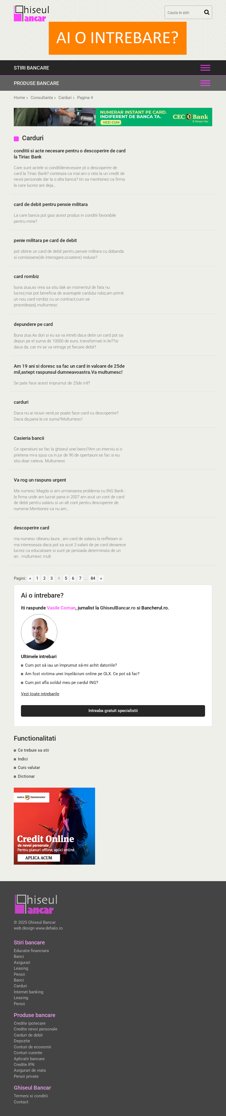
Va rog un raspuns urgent (40, 480)
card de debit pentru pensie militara (51, 204)
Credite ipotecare (29, 1023)
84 (93, 578)
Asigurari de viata (30, 1070)
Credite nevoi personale (35, 1029)
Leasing (21, 968)
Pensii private (26, 1076)
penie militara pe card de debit (45, 240)
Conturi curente (28, 1052)
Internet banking (28, 991)
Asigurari (22, 962)
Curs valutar (29, 767)
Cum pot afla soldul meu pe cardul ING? (61, 682)
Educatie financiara (31, 950)
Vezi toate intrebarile (40, 693)
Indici (23, 759)
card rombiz (26, 276)
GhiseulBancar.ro (118, 608)
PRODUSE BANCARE (36, 83)
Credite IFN (24, 1064)
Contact (21, 1101)
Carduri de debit (28, 1035)
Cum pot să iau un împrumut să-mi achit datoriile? (71, 665)
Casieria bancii (29, 438)
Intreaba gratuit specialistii (113, 710)
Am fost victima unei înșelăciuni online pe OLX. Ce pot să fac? (82, 673)
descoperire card (31, 527)
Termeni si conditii (31, 1095)
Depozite (22, 1040)
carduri (21, 402)
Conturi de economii (32, 1046)
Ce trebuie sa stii (33, 750)
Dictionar (26, 776)
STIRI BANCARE (31, 68)
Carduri (20, 985)
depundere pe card (33, 324)
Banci (19, 956)
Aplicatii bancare (29, 1058)
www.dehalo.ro (49, 928)
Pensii (19, 974)
